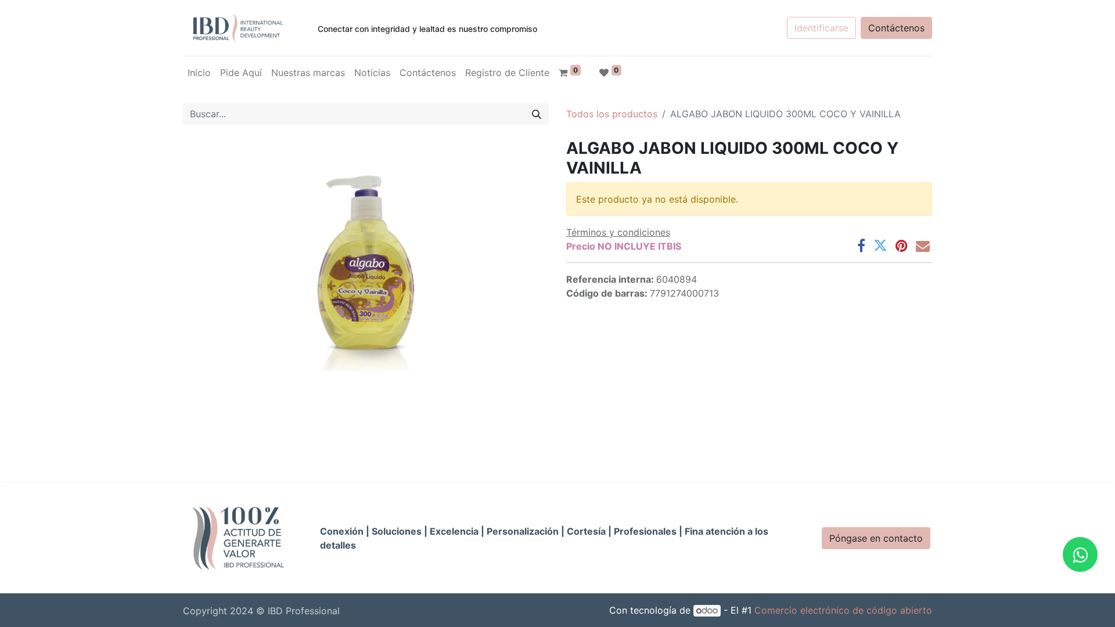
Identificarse (821, 28)
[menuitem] (199, 72)
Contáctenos (896, 28)
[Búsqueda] (536, 114)
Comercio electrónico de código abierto (843, 610)
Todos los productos (611, 114)
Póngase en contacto (876, 538)
